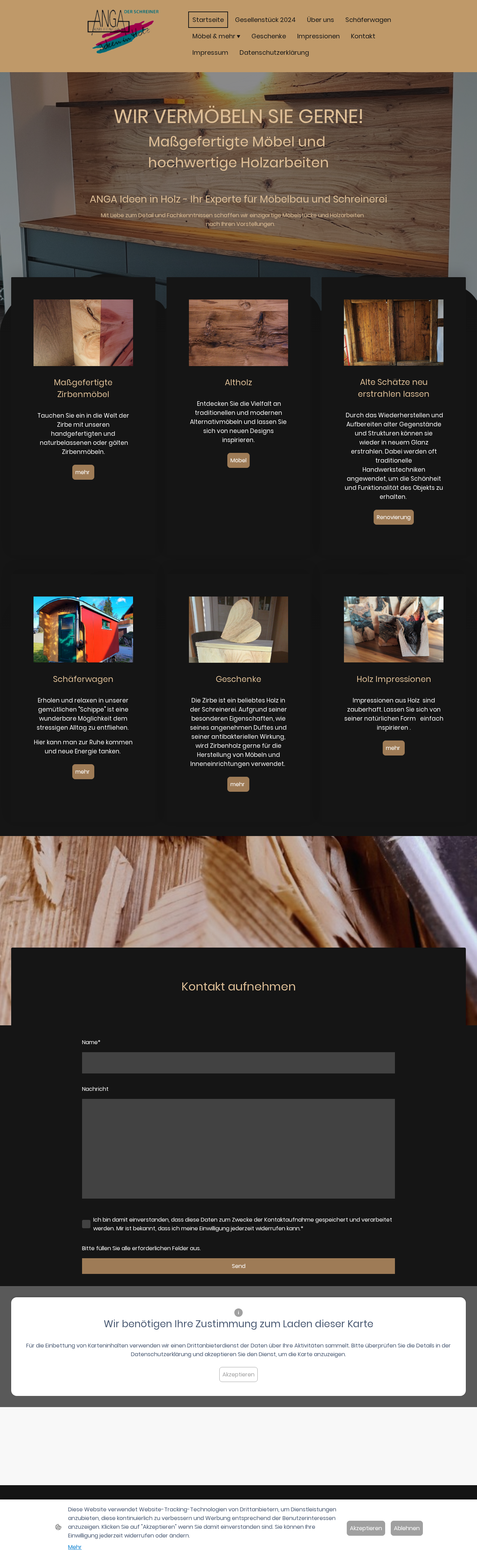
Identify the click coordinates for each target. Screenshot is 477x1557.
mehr (83, 472)
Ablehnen (407, 1528)
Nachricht (95, 1089)
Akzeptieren (238, 1374)
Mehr (75, 1547)
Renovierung (394, 517)
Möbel (238, 460)
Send (238, 1266)
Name (91, 1042)
